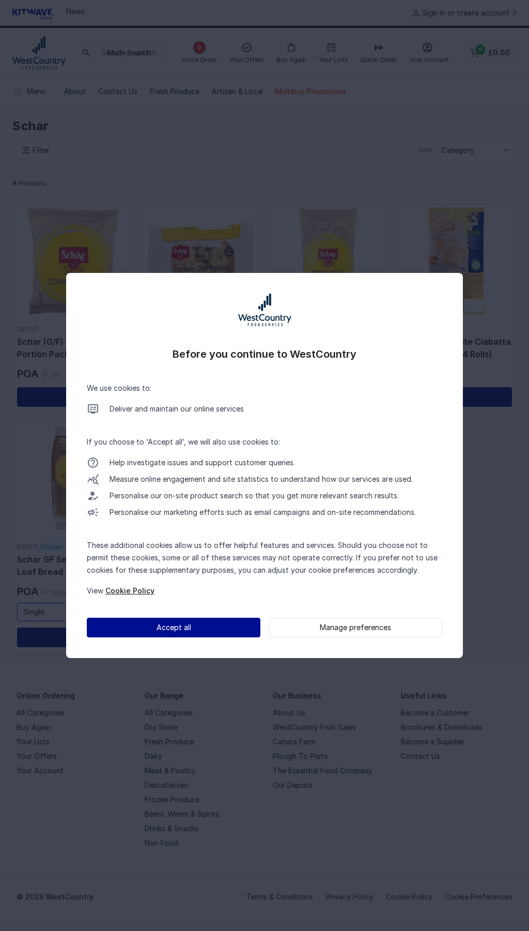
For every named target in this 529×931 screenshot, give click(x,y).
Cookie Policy (129, 590)
